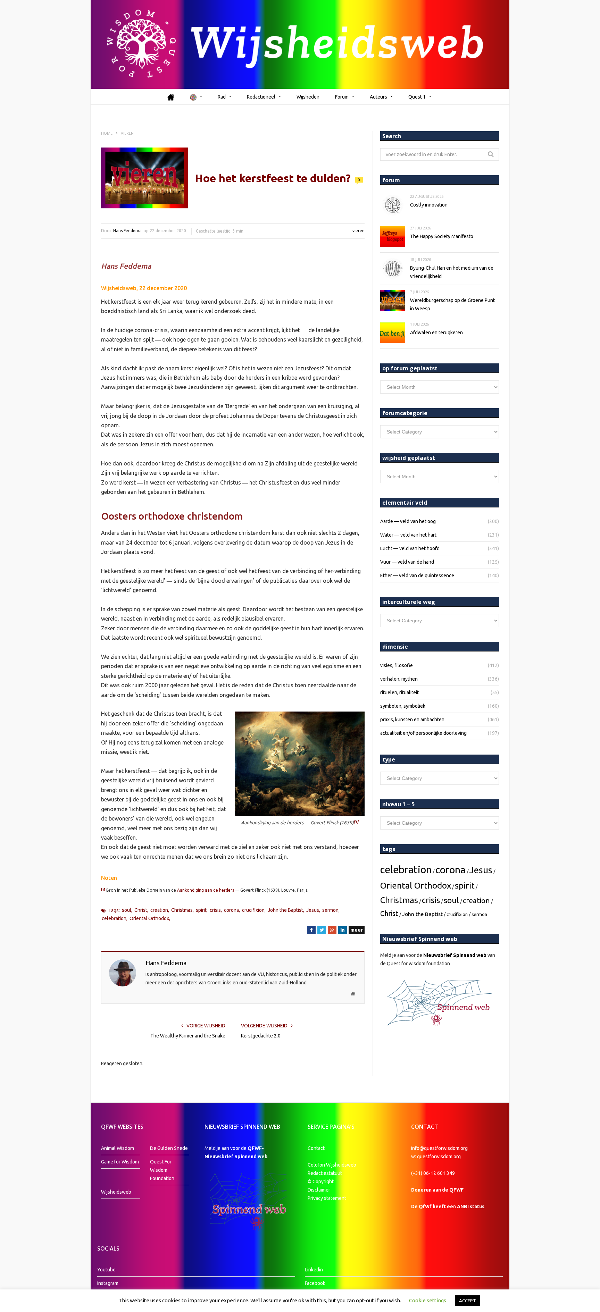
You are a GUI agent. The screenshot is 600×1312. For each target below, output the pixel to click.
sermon (330, 910)
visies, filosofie (396, 665)
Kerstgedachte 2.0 (261, 1035)
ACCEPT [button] (467, 1300)
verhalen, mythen (399, 679)
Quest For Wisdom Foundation (162, 1170)
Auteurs (378, 97)
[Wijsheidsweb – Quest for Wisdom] (300, 44)
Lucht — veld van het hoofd (410, 548)
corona (231, 910)
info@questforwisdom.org (439, 1148)
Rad (222, 97)
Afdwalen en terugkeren (436, 332)
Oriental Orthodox (149, 918)
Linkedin (314, 1269)
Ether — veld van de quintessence (417, 575)
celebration (114, 918)
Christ (140, 910)
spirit (201, 910)
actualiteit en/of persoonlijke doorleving (423, 733)
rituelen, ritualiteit (399, 692)
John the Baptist (285, 910)
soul (126, 910)
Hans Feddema (127, 230)
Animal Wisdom (117, 1148)
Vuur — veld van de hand (407, 562)
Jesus (312, 910)
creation (159, 910)
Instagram (107, 1283)
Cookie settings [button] (427, 1300)
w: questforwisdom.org (436, 1156)
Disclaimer (319, 1190)
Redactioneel (261, 97)
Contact (316, 1148)
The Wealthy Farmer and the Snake (187, 1035)
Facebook (315, 1283)
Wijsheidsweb (116, 1192)
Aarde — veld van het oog (408, 521)
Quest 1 (417, 97)
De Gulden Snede (169, 1148)
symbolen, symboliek (402, 706)
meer (356, 930)
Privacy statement (327, 1198)
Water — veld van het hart (408, 535)
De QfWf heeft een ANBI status (447, 1206)
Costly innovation (429, 205)
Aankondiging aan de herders (205, 890)
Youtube (106, 1269)
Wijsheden (308, 97)
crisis (215, 910)
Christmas (182, 910)
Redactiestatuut (325, 1173)
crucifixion (253, 910)
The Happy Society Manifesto (441, 236)
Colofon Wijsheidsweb (332, 1165)
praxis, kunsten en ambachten (412, 719)
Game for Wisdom (120, 1161)
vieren (358, 230)
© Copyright (321, 1181)
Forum (342, 97)
